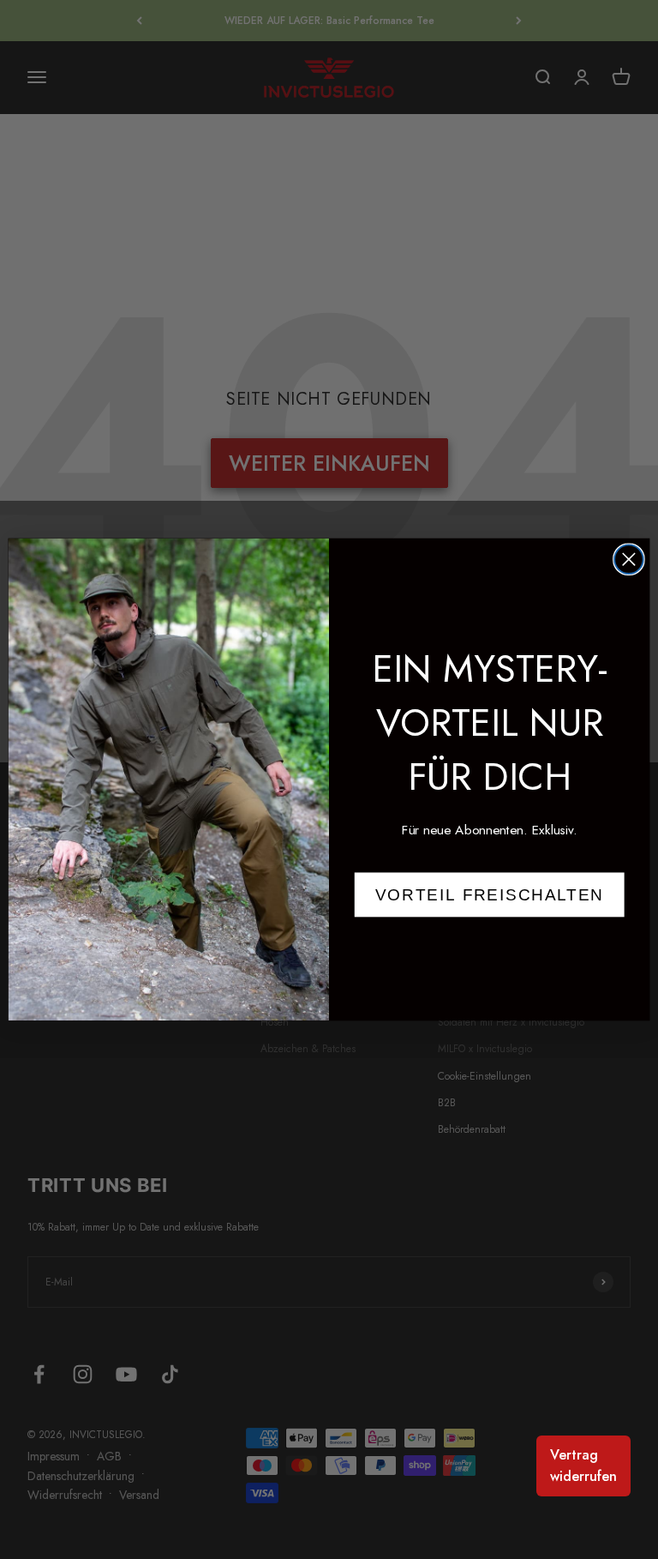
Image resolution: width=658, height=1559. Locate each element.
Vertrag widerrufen (583, 1466)
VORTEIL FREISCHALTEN (489, 895)
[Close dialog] (628, 560)
